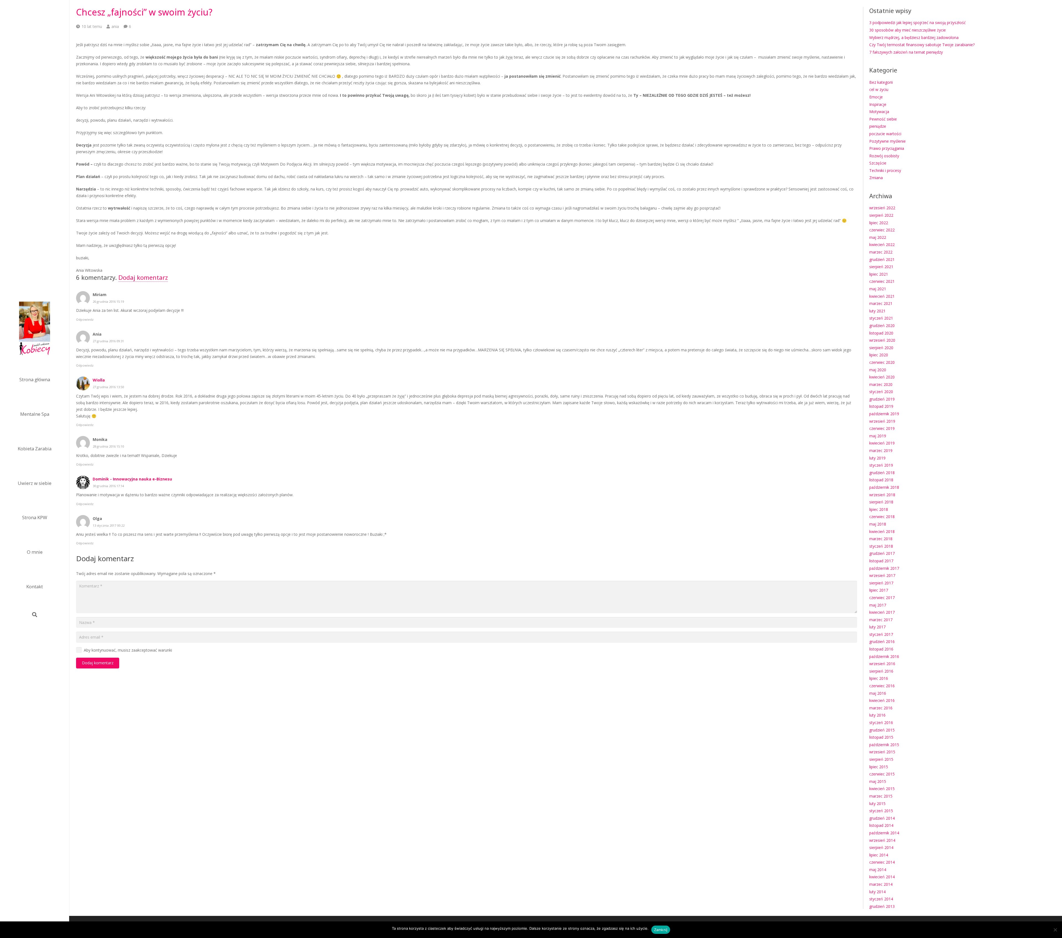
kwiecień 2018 (882, 531)
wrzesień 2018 (882, 494)
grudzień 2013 (882, 906)
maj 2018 (877, 524)
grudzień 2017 (882, 553)
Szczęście (877, 163)
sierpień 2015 (881, 759)
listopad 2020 (881, 333)
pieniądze (877, 126)
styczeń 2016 (881, 722)
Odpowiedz (84, 319)
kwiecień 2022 (882, 244)
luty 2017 (877, 626)
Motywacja (879, 111)
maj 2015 (877, 781)
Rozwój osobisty (884, 155)
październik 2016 (884, 656)
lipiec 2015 (878, 766)
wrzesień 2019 (882, 421)
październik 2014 (884, 832)
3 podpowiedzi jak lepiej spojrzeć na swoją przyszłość (917, 22)
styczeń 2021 (881, 318)
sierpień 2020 (881, 347)
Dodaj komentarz (143, 277)
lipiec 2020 (878, 354)
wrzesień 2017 (882, 575)
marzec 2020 (880, 384)
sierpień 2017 (881, 583)
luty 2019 (877, 458)
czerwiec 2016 (882, 685)
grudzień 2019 (882, 399)
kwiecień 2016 (882, 700)
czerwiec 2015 (882, 774)
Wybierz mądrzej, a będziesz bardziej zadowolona (914, 37)
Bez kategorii (881, 82)
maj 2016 (877, 693)
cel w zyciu (878, 89)
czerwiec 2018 (882, 516)
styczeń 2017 (881, 634)
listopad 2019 (881, 406)
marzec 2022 (880, 252)
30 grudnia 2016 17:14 (108, 486)
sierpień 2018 (881, 502)
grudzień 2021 (882, 259)
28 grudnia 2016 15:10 (108, 446)
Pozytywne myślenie (887, 141)
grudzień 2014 (882, 818)
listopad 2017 (881, 560)
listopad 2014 (881, 825)
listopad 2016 (881, 649)
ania (115, 26)
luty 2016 (877, 715)
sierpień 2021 (881, 266)
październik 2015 (884, 744)
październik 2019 (884, 413)
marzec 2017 (880, 619)
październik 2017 (884, 568)
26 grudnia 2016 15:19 (108, 301)
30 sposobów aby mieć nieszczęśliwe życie (907, 30)
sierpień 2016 (881, 671)
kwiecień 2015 (882, 788)
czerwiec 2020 (882, 362)
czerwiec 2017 (882, 597)
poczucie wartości (885, 133)
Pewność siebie (883, 119)
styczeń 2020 (881, 391)
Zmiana (876, 177)
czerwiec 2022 (882, 229)
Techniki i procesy (885, 170)
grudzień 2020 (882, 325)
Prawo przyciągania (886, 148)
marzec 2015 (880, 796)
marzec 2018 (880, 538)
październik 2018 (884, 487)
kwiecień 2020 (882, 377)
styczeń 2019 (881, 465)
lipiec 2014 (878, 855)
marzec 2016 (880, 707)
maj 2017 (877, 605)
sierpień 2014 (881, 847)
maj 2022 (877, 237)
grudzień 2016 (882, 641)
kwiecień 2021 (882, 296)
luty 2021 (877, 310)
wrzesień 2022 (882, 207)
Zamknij (661, 929)
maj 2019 (877, 435)
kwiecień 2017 (882, 612)
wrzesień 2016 (882, 663)
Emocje (876, 97)
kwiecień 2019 (882, 443)
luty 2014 (877, 891)
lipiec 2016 (878, 678)
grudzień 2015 (882, 730)
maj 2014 (877, 869)
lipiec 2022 (878, 222)
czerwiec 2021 (882, 281)
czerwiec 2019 (882, 428)
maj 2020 (877, 369)
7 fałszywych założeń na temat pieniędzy (906, 52)
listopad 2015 (881, 737)
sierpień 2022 (881, 215)
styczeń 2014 (881, 899)
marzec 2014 (880, 884)
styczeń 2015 (881, 810)
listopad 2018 (881, 479)
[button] (34, 614)
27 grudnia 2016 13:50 (108, 387)
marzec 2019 (880, 450)
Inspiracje (877, 104)
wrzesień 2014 (882, 840)
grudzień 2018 (882, 472)
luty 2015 (877, 803)
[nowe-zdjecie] (34, 329)
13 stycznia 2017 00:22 (108, 525)
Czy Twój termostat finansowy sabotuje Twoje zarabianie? (922, 44)
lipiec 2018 (878, 509)
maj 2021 (877, 288)
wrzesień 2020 (882, 340)
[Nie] (1055, 929)
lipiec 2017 (878, 590)
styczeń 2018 (881, 546)
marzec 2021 (880, 303)
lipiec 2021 (878, 274)
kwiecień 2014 (882, 876)
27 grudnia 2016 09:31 (108, 341)
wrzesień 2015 (882, 751)
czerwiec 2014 (882, 862)
